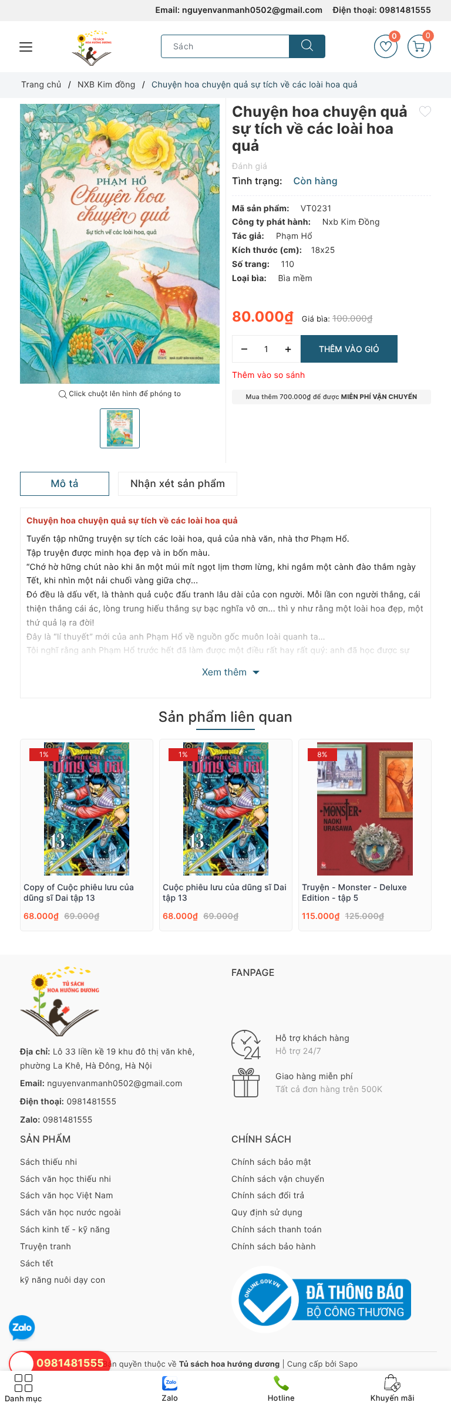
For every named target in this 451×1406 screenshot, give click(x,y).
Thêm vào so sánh (268, 375)
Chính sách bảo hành (273, 1247)
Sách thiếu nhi (48, 1162)
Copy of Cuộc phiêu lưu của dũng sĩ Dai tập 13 (78, 893)
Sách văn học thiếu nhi (65, 1179)
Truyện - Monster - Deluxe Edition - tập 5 (354, 893)
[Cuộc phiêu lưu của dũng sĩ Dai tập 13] (226, 809)
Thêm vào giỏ (349, 349)
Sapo (348, 1364)
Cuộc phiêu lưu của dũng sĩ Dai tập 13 (225, 893)
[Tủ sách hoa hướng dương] (92, 48)
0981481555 (405, 10)
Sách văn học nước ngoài (70, 1213)
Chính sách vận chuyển (277, 1179)
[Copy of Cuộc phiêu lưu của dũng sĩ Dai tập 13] (86, 809)
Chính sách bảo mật (271, 1162)
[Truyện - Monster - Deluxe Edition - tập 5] (365, 809)
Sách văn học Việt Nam (66, 1196)
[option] (120, 244)
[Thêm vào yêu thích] (425, 111)
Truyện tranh (45, 1247)
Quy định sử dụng (266, 1213)
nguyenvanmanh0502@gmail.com (252, 10)
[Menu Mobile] (26, 45)
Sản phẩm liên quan (225, 716)
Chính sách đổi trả (267, 1196)
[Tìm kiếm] (307, 46)
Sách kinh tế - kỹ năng (65, 1230)
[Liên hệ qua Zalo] (22, 1328)
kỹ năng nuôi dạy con (62, 1280)
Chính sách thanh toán (276, 1230)
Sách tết (36, 1264)
